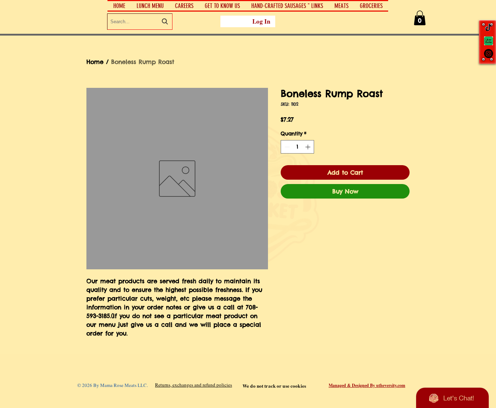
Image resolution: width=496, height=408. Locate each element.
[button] (222, 6)
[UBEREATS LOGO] (488, 40)
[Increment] (308, 146)
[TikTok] (488, 28)
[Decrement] (286, 146)
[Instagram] (488, 53)
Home (94, 61)
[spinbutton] (297, 146)
